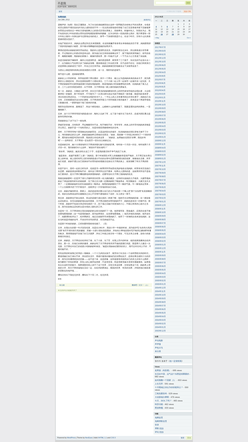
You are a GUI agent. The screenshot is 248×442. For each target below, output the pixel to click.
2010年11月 (160, 101)
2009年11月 (160, 144)
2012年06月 (160, 65)
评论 (159, 432)
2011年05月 (160, 87)
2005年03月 (160, 277)
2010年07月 (160, 115)
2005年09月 (160, 255)
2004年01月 (160, 327)
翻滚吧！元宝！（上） (140, 285)
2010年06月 (160, 119)
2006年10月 (160, 212)
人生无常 (159, 384)
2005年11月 (160, 252)
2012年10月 (160, 61)
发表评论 (147, 20)
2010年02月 (160, 133)
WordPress (71, 438)
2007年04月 (160, 191)
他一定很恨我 (175, 361)
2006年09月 (160, 216)
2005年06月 (160, 266)
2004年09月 (160, 298)
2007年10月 (160, 169)
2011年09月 (160, 76)
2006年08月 (160, 219)
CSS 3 (113, 438)
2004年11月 (160, 291)
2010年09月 (160, 108)
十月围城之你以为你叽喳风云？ (169, 387)
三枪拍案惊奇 (161, 393)
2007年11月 (160, 166)
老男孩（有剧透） (163, 370)
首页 (60, 11)
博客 (159, 428)
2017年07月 (160, 47)
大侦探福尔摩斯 (162, 397)
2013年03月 (160, 51)
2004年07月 (160, 305)
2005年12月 (160, 248)
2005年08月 (160, 259)
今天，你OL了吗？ (163, 401)
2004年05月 (160, 313)
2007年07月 (160, 180)
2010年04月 (160, 126)
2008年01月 (160, 158)
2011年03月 (160, 94)
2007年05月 (160, 187)
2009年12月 (160, 140)
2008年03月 (160, 151)
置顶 (189, 438)
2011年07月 (160, 79)
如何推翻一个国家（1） (165, 380)
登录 (157, 425)
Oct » (189, 38)
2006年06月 (160, 227)
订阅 (187, 11)
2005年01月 (160, 284)
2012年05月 (160, 69)
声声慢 (158, 344)
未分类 (158, 351)
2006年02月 (160, 241)
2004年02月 (160, 323)
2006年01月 (160, 244)
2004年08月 (160, 302)
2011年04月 (160, 90)
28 (173, 34)
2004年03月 (160, 320)
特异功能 (159, 404)
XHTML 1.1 (102, 438)
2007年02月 (160, 198)
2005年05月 (160, 270)
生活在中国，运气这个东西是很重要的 (172, 374)
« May (157, 38)
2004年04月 (160, 316)
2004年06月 (160, 309)
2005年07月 (160, 262)
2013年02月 (160, 54)
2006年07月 (160, 223)
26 (162, 34)
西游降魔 (159, 408)
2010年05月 (160, 122)
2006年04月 (160, 234)
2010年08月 (160, 112)
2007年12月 (160, 162)
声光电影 (159, 340)
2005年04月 (160, 273)
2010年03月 (160, 130)
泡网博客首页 (161, 421)
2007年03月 (160, 194)
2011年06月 (160, 83)
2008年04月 (160, 148)
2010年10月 (160, 105)
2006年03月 (160, 237)
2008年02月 (160, 155)
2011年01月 (160, 97)
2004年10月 (160, 295)
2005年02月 (160, 280)
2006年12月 (160, 205)
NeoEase (88, 438)
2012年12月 (160, 58)
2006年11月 (160, 209)
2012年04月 (160, 72)
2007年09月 (160, 173)
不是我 (62, 3)
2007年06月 (160, 183)
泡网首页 (159, 417)
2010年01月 (160, 137)
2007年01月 (160, 201)
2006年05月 (160, 230)
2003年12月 (160, 331)
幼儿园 (62, 285)
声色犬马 (159, 348)
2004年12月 (160, 288)
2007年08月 (160, 176)
